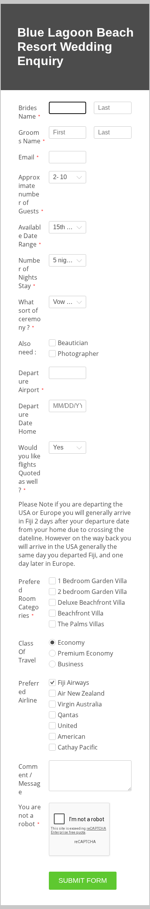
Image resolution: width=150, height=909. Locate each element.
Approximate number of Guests (29, 194)
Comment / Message (29, 779)
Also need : (27, 347)
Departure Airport (28, 381)
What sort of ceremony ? (29, 315)
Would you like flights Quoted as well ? (29, 468)
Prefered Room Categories (29, 598)
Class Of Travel (27, 651)
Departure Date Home (28, 419)
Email (26, 157)
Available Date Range (29, 235)
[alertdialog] (75, 47)
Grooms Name (29, 136)
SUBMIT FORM (82, 880)
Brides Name (27, 112)
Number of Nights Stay (29, 273)
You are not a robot (29, 815)
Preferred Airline (28, 691)
